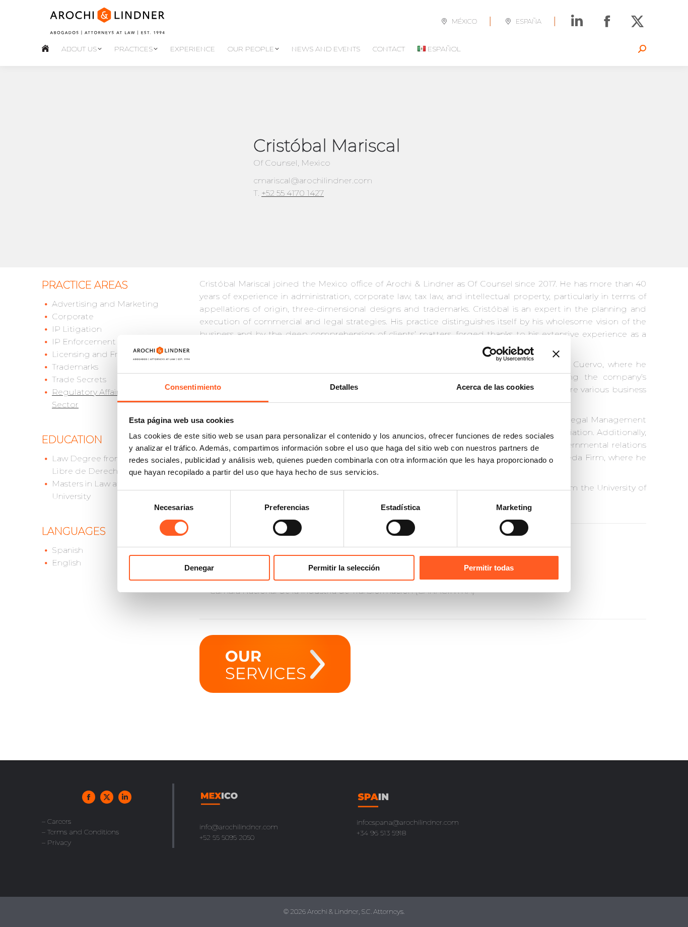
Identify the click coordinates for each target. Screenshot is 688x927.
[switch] (287, 528)
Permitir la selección (344, 567)
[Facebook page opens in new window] (607, 21)
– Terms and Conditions (80, 831)
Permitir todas (489, 567)
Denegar (199, 567)
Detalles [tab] (344, 387)
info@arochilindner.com (238, 826)
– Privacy (56, 842)
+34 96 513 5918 (381, 832)
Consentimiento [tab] (193, 387)
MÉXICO (464, 21)
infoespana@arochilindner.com (408, 822)
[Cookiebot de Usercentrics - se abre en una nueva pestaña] (490, 354)
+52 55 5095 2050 (226, 837)
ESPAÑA (528, 21)
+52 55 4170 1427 (292, 193)
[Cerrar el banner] (556, 354)
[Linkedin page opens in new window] (577, 21)
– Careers (56, 821)
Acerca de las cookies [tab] (495, 387)
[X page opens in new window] (637, 21)
